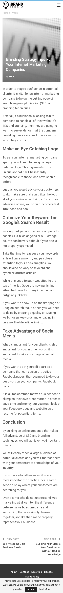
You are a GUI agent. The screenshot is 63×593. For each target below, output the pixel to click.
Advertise (36, 572)
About (14, 572)
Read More (44, 589)
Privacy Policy (31, 576)
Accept (31, 589)
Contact (24, 572)
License (48, 572)
